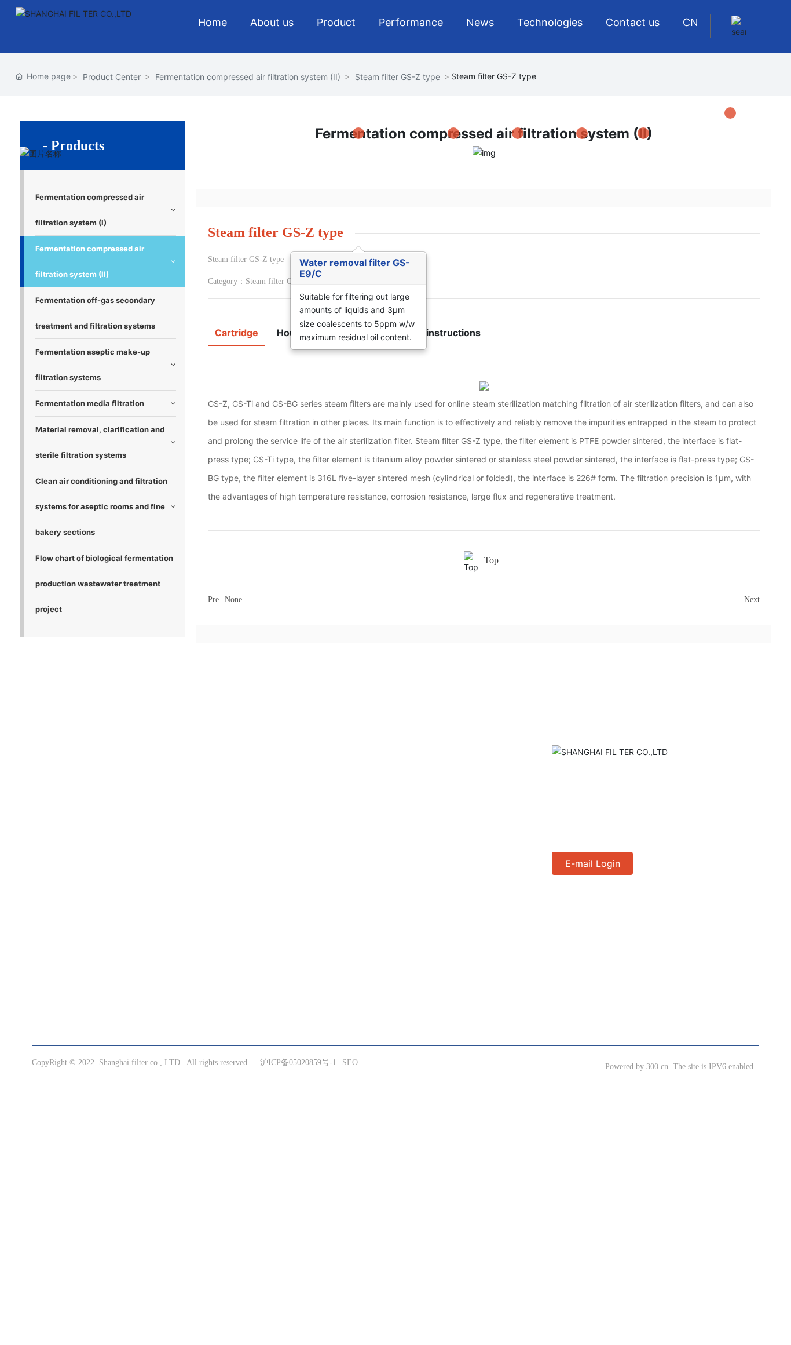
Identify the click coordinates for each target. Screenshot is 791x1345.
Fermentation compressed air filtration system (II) (247, 77)
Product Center (112, 77)
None (233, 599)
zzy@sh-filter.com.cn (619, 799)
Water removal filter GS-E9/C (354, 268)
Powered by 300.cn (636, 1066)
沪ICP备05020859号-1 (298, 1062)
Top (491, 560)
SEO (350, 1062)
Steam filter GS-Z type (397, 77)
